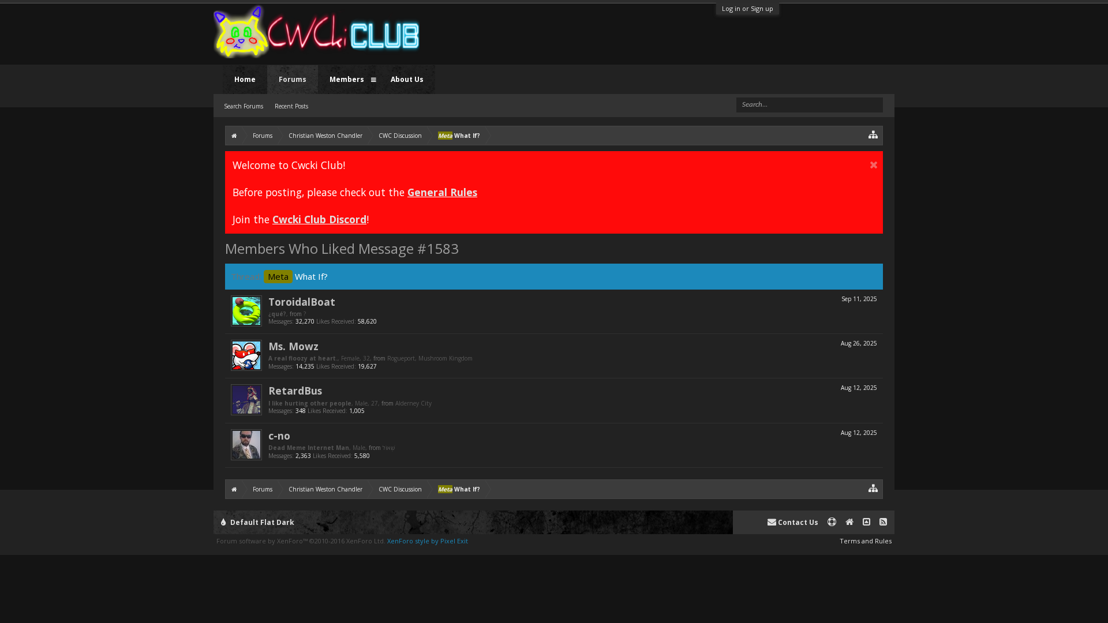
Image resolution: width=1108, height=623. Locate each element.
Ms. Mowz (293, 346)
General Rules (442, 192)
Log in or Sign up (747, 8)
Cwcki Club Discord (319, 219)
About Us (407, 79)
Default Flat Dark (261, 522)
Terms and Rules (866, 540)
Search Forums (243, 106)
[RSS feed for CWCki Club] (883, 522)
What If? (298, 276)
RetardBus (295, 390)
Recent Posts (291, 106)
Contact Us (797, 522)
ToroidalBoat (301, 302)
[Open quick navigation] (873, 134)
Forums (292, 79)
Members (347, 79)
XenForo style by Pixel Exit (427, 540)
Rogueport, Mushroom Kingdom (430, 358)
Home (245, 79)
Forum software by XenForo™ (300, 540)
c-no (279, 435)
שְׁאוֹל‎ (389, 448)
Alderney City (413, 403)
